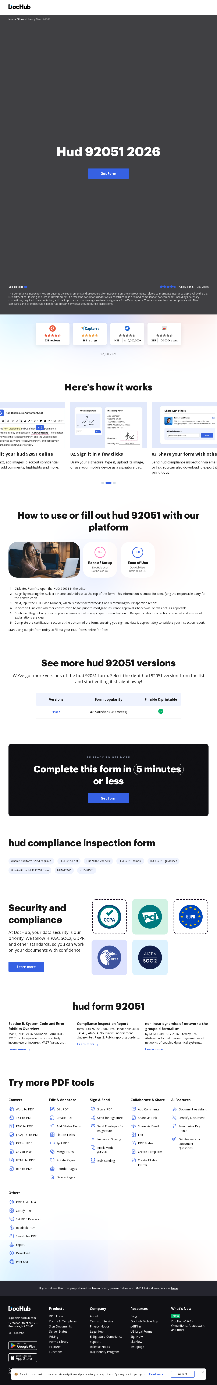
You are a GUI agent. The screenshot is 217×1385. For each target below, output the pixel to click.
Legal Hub (97, 1331)
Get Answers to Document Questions (189, 1143)
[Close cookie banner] (202, 1372)
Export (20, 1245)
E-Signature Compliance (106, 1336)
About (94, 1316)
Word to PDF (25, 1109)
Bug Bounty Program (104, 1352)
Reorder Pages (67, 1169)
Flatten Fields (66, 1135)
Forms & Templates (63, 1321)
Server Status (58, 1331)
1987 (56, 712)
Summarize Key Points (189, 1128)
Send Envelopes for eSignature (110, 1128)
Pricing (53, 1336)
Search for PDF (26, 1236)
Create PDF (64, 1118)
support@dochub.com (22, 1318)
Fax (140, 1135)
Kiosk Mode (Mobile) (105, 1150)
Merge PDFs (65, 1152)
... (156, 1374)
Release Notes (100, 1347)
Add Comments (148, 1109)
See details (16, 287)
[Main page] (19, 7)
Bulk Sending (106, 1161)
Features (55, 1347)
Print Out (22, 1262)
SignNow (137, 1336)
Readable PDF (25, 1228)
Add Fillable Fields (69, 1126)
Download (23, 1253)
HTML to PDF (25, 1160)
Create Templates (150, 1152)
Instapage (137, 1347)
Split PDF (63, 1143)
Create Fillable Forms (147, 1162)
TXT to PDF (24, 1118)
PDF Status (145, 1143)
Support (95, 1342)
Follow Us (18, 1333)
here (174, 1288)
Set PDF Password (29, 1219)
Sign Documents (60, 1326)
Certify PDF (24, 1211)
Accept (182, 1374)
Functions (56, 1352)
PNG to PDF (24, 1126)
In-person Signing (109, 1139)
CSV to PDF (24, 1152)
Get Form (108, 173)
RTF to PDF (24, 1169)
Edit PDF (62, 1109)
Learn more (26, 966)
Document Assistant (193, 1109)
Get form (109, 798)
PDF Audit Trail (26, 1202)
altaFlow (136, 1342)
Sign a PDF (104, 1109)
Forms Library (58, 1342)
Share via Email (148, 1126)
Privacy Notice (100, 1326)
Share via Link (147, 1118)
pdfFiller (136, 1326)
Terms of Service (101, 1321)
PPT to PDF (24, 1143)
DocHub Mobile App (144, 1321)
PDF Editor (56, 1316)
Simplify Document (192, 1118)
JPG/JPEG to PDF (27, 1135)
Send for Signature (110, 1118)
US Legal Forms (141, 1331)
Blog (134, 1316)
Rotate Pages (66, 1160)
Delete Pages (66, 1177)
